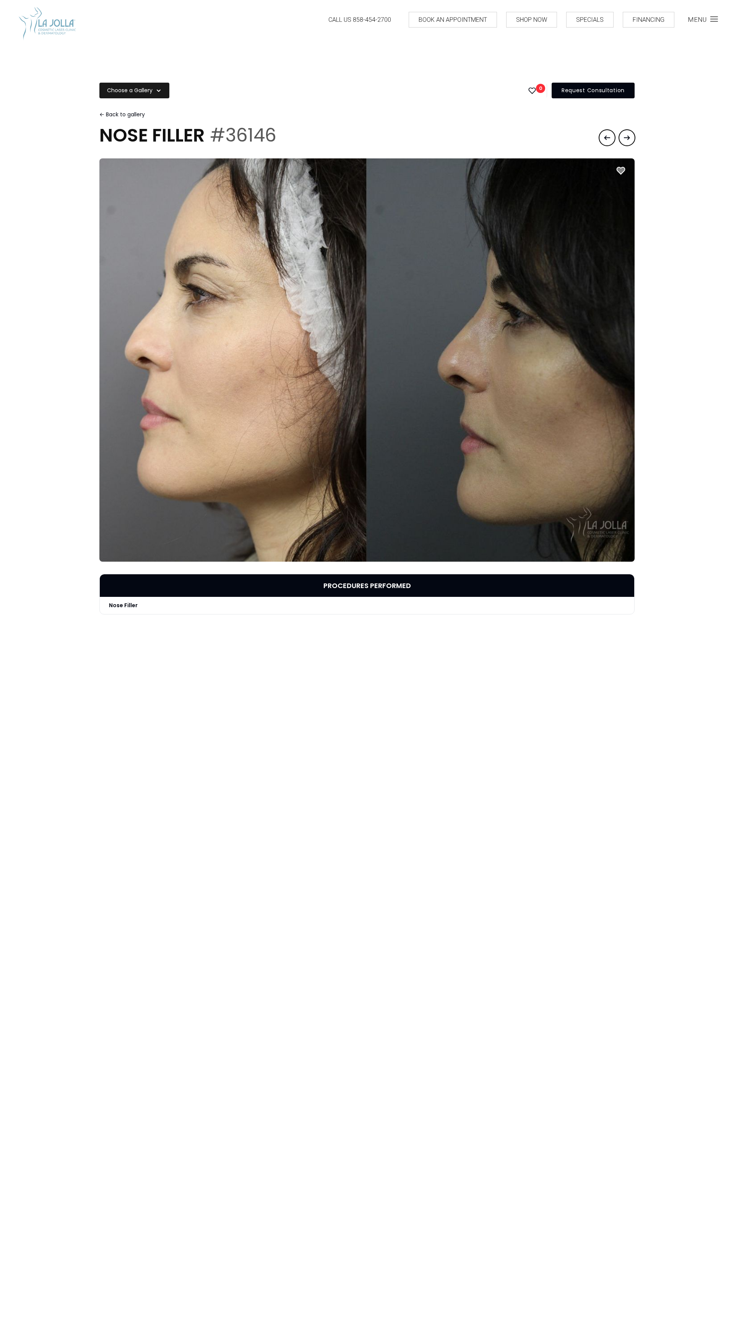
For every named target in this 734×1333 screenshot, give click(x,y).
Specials (590, 19)
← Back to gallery (122, 114)
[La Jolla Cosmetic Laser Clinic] (47, 24)
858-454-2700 (372, 19)
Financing (648, 19)
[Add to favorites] (620, 170)
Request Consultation (593, 90)
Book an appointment (453, 19)
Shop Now (531, 19)
